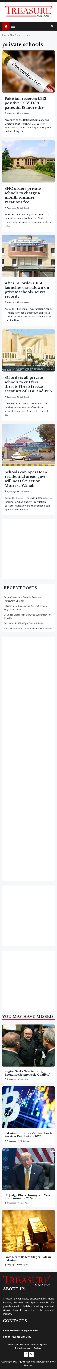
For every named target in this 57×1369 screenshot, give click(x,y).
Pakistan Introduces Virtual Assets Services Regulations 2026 (28, 1135)
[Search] (52, 26)
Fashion (38, 1348)
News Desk (24, 1079)
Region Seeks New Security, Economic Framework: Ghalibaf (22, 599)
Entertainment (23, 1348)
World (34, 1344)
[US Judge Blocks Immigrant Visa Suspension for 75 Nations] (28, 1169)
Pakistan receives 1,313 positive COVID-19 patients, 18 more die (25, 103)
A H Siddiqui (25, 1141)
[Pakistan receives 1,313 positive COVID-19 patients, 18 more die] (28, 71)
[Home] (6, 26)
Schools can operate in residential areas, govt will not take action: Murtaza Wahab (26, 479)
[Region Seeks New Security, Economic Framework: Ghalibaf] (28, 1045)
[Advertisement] (28, 548)
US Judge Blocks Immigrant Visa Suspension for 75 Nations (27, 1196)
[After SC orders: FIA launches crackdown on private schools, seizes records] (28, 256)
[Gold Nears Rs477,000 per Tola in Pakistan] (28, 1231)
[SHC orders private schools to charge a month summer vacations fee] (28, 161)
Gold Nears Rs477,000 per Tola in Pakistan (24, 623)
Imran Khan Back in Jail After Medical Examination (28, 628)
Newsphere (43, 1361)
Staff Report (24, 113)
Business (24, 1344)
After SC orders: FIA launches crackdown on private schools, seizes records (27, 290)
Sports (43, 1344)
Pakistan (13, 1344)
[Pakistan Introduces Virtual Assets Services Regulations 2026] (28, 1107)
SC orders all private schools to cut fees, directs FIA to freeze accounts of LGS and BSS (28, 384)
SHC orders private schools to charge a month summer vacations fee (23, 195)
